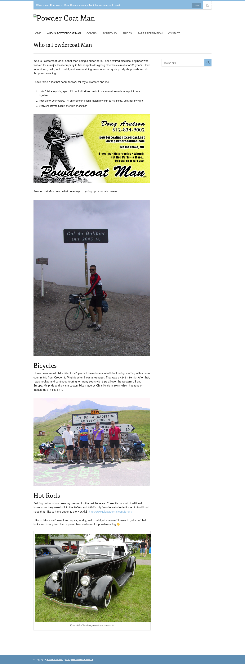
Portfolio (109, 33)
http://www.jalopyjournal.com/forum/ (110, 511)
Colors (92, 33)
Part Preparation (150, 33)
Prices (127, 33)
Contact (174, 33)
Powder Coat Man (55, 659)
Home (37, 33)
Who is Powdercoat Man (64, 33)
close (196, 5)
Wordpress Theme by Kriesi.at (79, 659)
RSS (207, 5)
